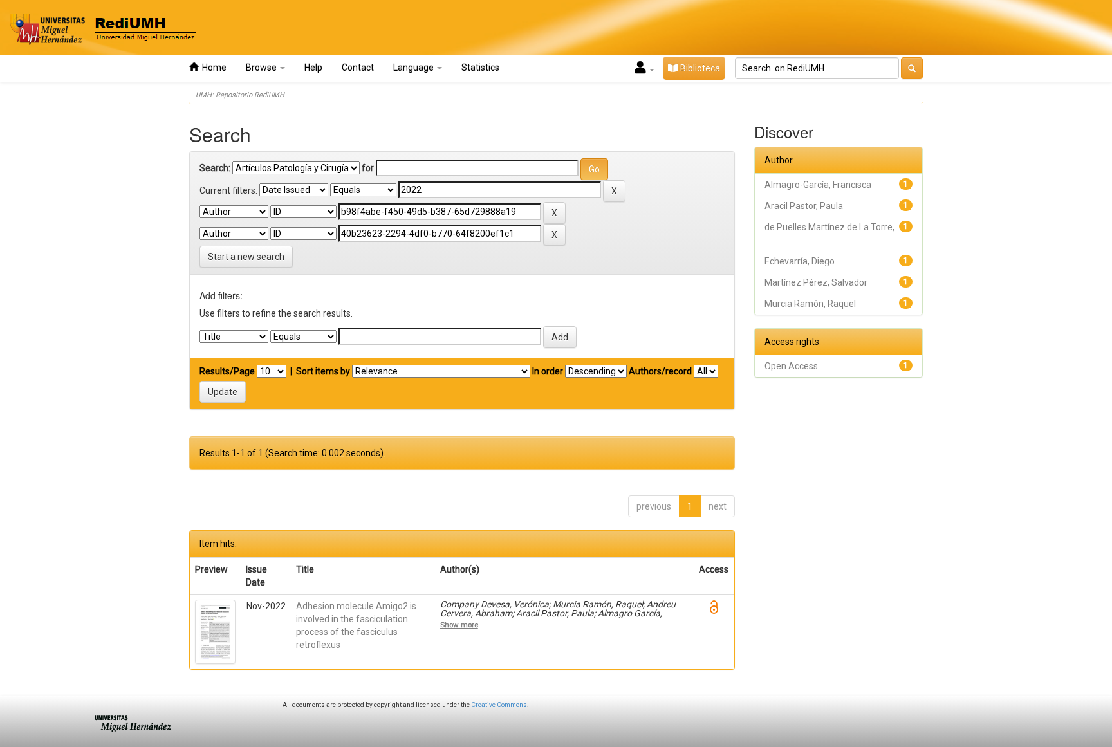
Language (414, 67)
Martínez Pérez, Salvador (815, 282)
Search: (214, 168)
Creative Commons (499, 704)
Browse (262, 67)
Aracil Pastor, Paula (803, 206)
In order (547, 371)
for (368, 168)
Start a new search (246, 257)
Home (212, 67)
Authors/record (660, 371)
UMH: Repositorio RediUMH (240, 95)
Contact (358, 67)
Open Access (791, 366)
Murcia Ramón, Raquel (810, 304)
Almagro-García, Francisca (817, 185)
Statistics (480, 67)
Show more (459, 624)
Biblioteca (699, 68)
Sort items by (323, 371)
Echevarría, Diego (799, 261)
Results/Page (227, 371)
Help (313, 67)
